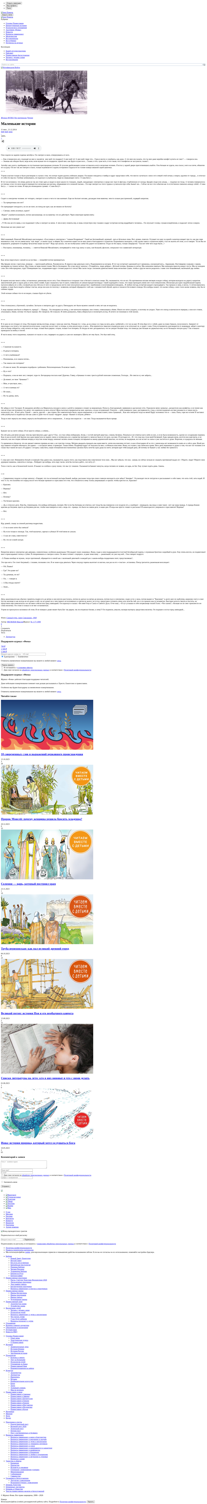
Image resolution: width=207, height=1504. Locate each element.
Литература (10, 637)
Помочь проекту (8, 665)
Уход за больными (18, 1360)
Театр (13, 1386)
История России (17, 1351)
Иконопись (15, 1377)
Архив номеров (12, 1227)
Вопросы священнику (15, 34)
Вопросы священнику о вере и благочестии (28, 1437)
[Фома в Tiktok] (9, 1201)
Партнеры (10, 1225)
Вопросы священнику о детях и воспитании (29, 1315)
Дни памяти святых (19, 1284)
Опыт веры (15, 1338)
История (9, 1345)
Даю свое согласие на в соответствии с (47, 670)
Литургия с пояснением (20, 1480)
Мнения (9, 1414)
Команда (9, 1221)
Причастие (15, 1465)
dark (6, 132)
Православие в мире (14, 1392)
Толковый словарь (18, 1388)
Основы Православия (14, 23)
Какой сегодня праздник (16, 51)
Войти (17, 67)
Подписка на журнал (14, 43)
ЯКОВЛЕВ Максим (15, 622)
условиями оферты (25, 668)
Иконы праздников (18, 1295)
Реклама (9, 1216)
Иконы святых (16, 1297)
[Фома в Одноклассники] (13, 1197)
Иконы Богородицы (19, 1293)
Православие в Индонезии (21, 1407)
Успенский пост (17, 1429)
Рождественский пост (19, 1424)
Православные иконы (14, 1291)
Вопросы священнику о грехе (23, 1446)
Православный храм (14, 1302)
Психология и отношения (16, 28)
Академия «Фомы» (13, 30)
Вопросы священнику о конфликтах (25, 1450)
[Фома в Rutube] (9, 1206)
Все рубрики (11, 41)
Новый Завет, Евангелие (21, 1258)
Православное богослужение (17, 55)
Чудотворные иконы (19, 1299)
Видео (8, 1418)
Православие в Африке (20, 1396)
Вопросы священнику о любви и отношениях (29, 1454)
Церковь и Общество (14, 1489)
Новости (9, 32)
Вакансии (10, 1223)
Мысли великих (17, 1390)
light (2, 132)
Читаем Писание (17, 1269)
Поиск (9, 8)
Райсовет (9, 53)
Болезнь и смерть (18, 1358)
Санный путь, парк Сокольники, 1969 (21, 618)
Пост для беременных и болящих (24, 1433)
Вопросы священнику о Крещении (25, 1452)
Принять (91, 1502)
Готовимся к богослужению (17, 1478)
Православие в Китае (19, 1409)
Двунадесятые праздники (21, 1282)
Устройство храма (18, 1306)
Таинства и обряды (13, 1461)
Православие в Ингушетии (22, 1405)
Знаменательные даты (20, 1347)
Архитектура (16, 1373)
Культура (9, 1370)
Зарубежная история (19, 1353)
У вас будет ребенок (19, 1319)
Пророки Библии (18, 1267)
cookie (27, 1252)
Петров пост (16, 1431)
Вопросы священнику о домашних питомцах (29, 1444)
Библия (9, 1256)
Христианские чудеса (19, 1340)
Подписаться (29, 1239)
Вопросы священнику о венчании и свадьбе (29, 1439)
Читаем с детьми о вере (15, 57)
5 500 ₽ (4, 652)
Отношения (10, 1323)
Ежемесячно (23, 657)
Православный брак (19, 1366)
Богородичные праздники (21, 1286)
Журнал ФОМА (7, 118)
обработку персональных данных (35, 670)
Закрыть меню (7, 15)
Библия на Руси (17, 1273)
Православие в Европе (20, 1403)
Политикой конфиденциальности (77, 670)
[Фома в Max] (8, 1208)
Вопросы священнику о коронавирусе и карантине (31, 1448)
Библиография (16, 1276)
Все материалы (12, 38)
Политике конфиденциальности (73, 1502)
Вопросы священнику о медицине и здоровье (29, 1457)
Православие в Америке (20, 1394)
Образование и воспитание (17, 1328)
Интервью (10, 1412)
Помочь (10, 12)
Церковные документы (15, 1487)
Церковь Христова (13, 1485)
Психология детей (18, 1312)
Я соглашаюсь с (18, 668)
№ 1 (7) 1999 (36, 622)
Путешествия (11, 1330)
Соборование (16, 1474)
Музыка (14, 1379)
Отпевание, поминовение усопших (25, 1470)
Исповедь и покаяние (19, 1467)
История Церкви (17, 1349)
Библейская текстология (20, 1265)
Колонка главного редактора (17, 1325)
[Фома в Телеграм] (10, 1199)
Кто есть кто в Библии (20, 1263)
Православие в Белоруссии (22, 1399)
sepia (10, 132)
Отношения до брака (19, 1364)
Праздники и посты (14, 1422)
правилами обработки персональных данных (55, 1244)
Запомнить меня (10, 1182)
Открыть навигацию (14, 3)
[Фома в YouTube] (10, 1204)
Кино (13, 1383)
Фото (8, 1416)
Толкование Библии (19, 1271)
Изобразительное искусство (22, 1381)
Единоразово (9, 657)
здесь (59, 661)
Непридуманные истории (16, 25)
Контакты (10, 1218)
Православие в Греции (20, 1401)
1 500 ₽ (4, 649)
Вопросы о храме (18, 1459)
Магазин (9, 1214)
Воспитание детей (13, 1308)
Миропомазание (17, 1472)
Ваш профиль (12, 6)
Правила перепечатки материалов (20, 1250)
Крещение (15, 1463)
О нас (8, 1212)
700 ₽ (3, 646)
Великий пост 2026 (18, 1426)
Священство (16, 1476)
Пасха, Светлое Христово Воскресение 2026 (29, 1280)
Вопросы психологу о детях (22, 1321)
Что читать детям (18, 1317)
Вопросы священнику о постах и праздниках (29, 1289)
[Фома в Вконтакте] (11, 1195)
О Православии (17, 1342)
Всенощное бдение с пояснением (24, 1483)
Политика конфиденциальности (19, 1248)
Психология (11, 1355)
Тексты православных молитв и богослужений (25, 1491)
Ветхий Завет (16, 1261)
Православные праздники (16, 1278)
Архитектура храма (18, 1304)
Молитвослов (11, 36)
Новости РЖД (11, 1332)
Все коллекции (12, 60)
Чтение (30, 118)
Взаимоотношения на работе (22, 1368)
